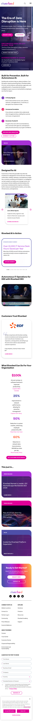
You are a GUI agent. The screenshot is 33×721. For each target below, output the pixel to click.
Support (20, 622)
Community (5, 618)
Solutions (20, 608)
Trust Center (5, 636)
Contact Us (5, 611)
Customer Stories (6, 640)
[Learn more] (16, 62)
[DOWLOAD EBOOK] (16, 152)
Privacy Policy (13, 688)
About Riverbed (6, 630)
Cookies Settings (16, 715)
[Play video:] (4, 303)
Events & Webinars (7, 625)
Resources (20, 615)
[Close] (30, 699)
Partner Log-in (5, 615)
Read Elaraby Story (16, 452)
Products (20, 611)
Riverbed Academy (23, 618)
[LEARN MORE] (16, 484)
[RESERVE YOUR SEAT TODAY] (16, 48)
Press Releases (6, 622)
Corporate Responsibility (8, 643)
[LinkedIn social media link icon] (10, 596)
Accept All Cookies (9, 711)
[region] (16, 708)
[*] (16, 657)
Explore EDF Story (16, 413)
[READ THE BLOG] (16, 543)
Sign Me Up (16, 693)
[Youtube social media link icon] (22, 596)
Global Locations (6, 608)
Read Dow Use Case (16, 432)
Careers (4, 633)
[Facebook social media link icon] (18, 596)
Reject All (23, 711)
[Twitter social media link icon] (14, 596)
